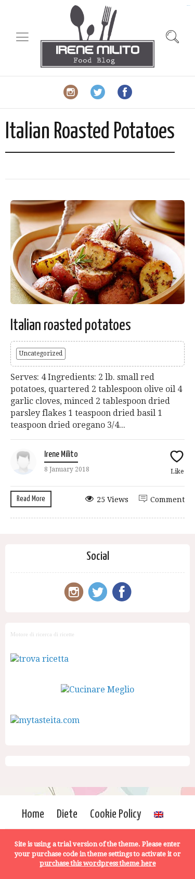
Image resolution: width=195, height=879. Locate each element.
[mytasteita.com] (45, 720)
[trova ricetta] (39, 659)
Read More (31, 499)
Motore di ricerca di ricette (42, 634)
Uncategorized (40, 353)
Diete (67, 814)
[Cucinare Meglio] (97, 689)
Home (33, 814)
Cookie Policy (115, 814)
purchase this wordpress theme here (98, 863)
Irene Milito (61, 454)
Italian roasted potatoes (70, 325)
